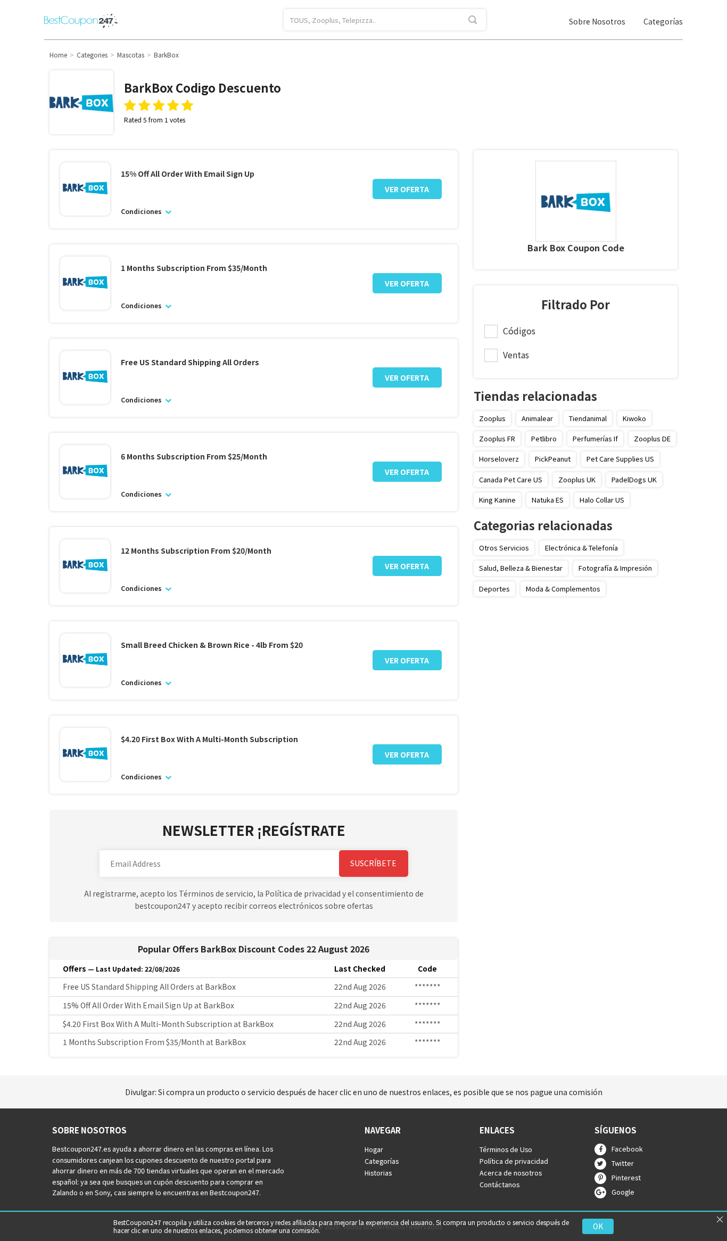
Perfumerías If (595, 438)
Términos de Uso (506, 1150)
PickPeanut (553, 459)
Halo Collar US (602, 500)
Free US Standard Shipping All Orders (190, 362)
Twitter (623, 1163)
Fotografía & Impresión (615, 568)
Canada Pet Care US (510, 479)
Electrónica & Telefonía (581, 548)
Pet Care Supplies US (620, 459)
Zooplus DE (652, 438)
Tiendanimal (588, 418)
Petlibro (544, 438)
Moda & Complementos (563, 588)
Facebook (627, 1149)
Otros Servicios (504, 548)
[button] (222, 863)
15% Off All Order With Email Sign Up (187, 174)
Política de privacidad (514, 1161)
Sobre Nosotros (597, 21)
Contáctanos (499, 1184)
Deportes (494, 588)
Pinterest (626, 1177)
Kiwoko (634, 418)
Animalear (537, 418)
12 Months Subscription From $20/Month (196, 551)
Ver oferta (407, 189)
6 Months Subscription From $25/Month (194, 456)
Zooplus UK (577, 479)
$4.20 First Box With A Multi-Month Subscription (209, 739)
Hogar (374, 1150)
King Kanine (497, 500)
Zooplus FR (497, 438)
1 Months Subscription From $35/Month (194, 268)
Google (623, 1192)
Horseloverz (499, 459)
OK (598, 1226)
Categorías (663, 21)
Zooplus (492, 418)
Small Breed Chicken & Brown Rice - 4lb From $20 (212, 645)
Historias (378, 1173)
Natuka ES (548, 500)
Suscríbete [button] (373, 863)
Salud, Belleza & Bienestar (521, 568)
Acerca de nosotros (511, 1173)
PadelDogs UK (634, 479)
